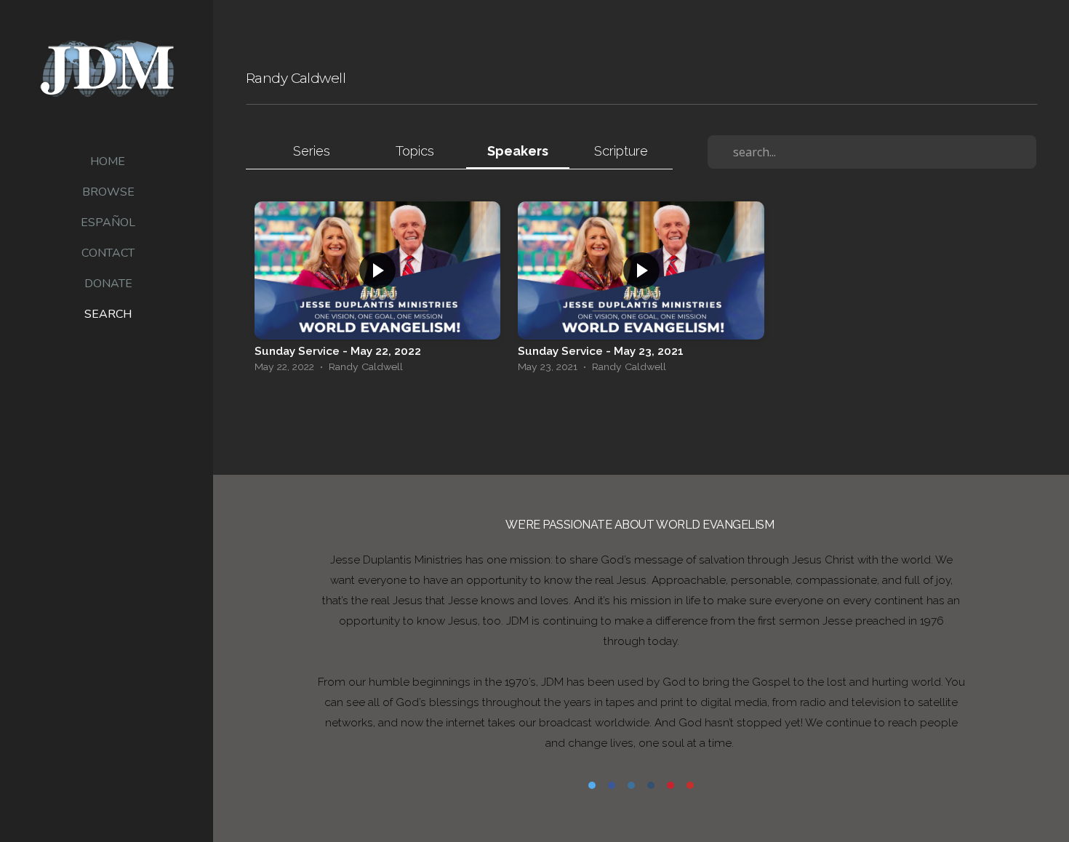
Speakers (517, 151)
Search (108, 314)
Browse (108, 192)
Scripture (621, 151)
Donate (108, 284)
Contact (108, 253)
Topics (415, 151)
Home (107, 161)
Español (108, 222)
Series (311, 151)
